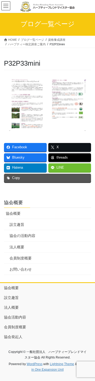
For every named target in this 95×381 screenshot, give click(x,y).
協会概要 (13, 213)
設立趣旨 (17, 224)
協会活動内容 (15, 317)
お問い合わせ (21, 269)
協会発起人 (13, 337)
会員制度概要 (21, 258)
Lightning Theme (62, 364)
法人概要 (17, 247)
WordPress (34, 364)
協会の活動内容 (22, 236)
